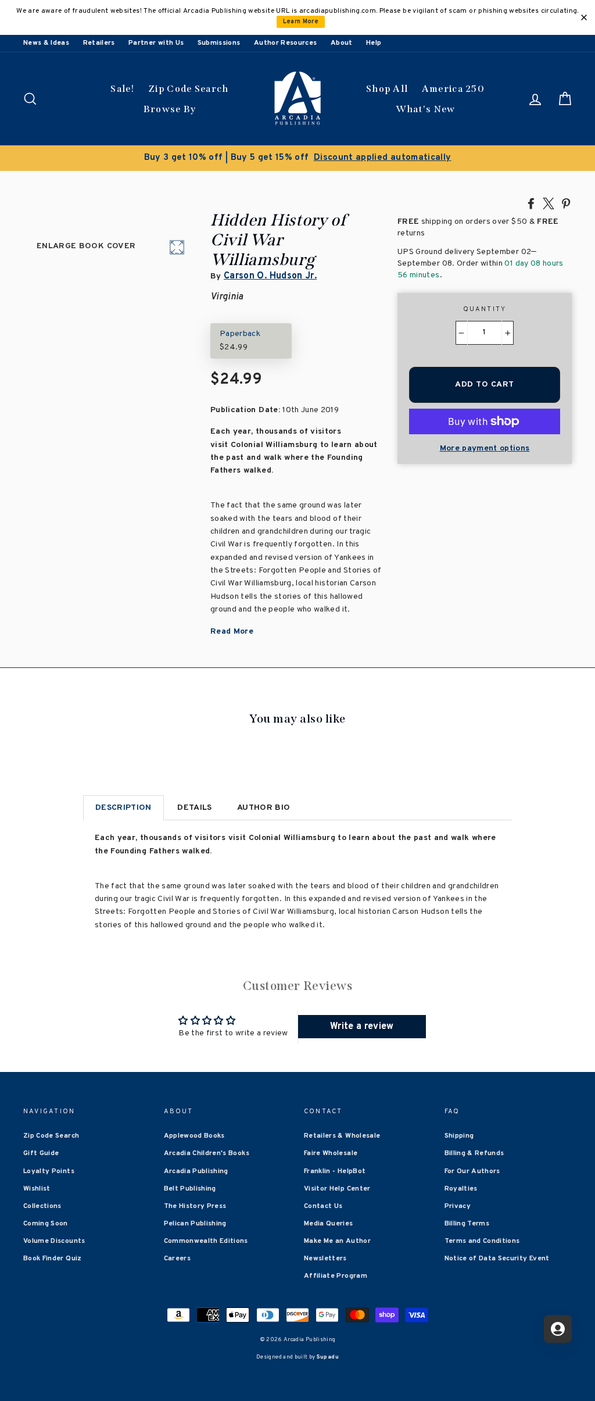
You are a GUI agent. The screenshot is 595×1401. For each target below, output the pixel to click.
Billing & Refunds (474, 1153)
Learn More (301, 22)
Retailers (99, 43)
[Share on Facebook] (531, 203)
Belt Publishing (190, 1188)
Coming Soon (45, 1223)
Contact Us (323, 1206)
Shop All (387, 88)
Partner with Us (156, 43)
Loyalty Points (48, 1171)
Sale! (122, 88)
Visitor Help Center (337, 1188)
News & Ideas (46, 43)
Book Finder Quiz (52, 1258)
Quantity (485, 309)
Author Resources (285, 43)
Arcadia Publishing (196, 1171)
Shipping (459, 1136)
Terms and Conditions (482, 1241)
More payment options (485, 448)
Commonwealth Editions (206, 1241)
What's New (426, 109)
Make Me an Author (337, 1241)
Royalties (461, 1188)
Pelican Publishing (195, 1223)
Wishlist (37, 1188)
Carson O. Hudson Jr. (270, 276)
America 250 (453, 88)
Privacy (458, 1206)
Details (194, 808)
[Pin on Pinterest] (566, 203)
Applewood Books (194, 1136)
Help (373, 43)
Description (123, 808)
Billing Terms (467, 1223)
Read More (231, 632)
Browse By (170, 109)
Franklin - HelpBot (334, 1171)
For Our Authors (472, 1171)
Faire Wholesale (330, 1153)
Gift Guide (41, 1153)
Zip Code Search (188, 88)
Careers (177, 1258)
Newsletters (325, 1258)
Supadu (328, 1357)
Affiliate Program (335, 1276)
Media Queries (328, 1223)
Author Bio (264, 808)
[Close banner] (584, 17)
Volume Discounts (54, 1241)
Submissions (219, 43)
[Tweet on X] (548, 203)
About (342, 43)
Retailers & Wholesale (342, 1136)
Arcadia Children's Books (206, 1153)
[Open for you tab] (558, 1329)
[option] (297, 158)
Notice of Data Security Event (497, 1258)
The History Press (195, 1206)
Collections (42, 1206)
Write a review (362, 1026)
